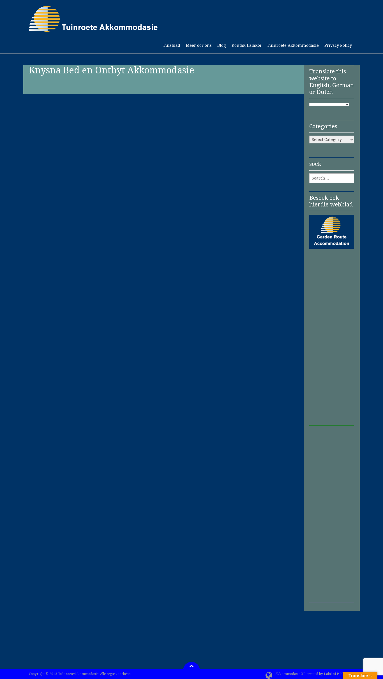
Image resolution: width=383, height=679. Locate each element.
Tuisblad (171, 45)
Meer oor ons (199, 45)
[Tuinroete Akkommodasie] (93, 29)
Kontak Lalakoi (246, 45)
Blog (221, 45)
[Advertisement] (331, 342)
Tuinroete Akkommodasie (293, 45)
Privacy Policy (338, 45)
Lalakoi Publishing (338, 674)
